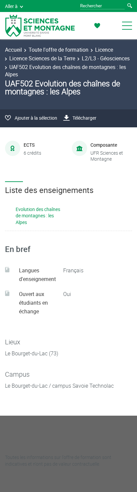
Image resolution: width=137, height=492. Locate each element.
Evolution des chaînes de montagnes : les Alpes (38, 215)
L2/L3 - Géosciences (106, 58)
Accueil (13, 49)
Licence (104, 49)
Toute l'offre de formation (58, 49)
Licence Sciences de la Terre (42, 58)
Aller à (11, 6)
